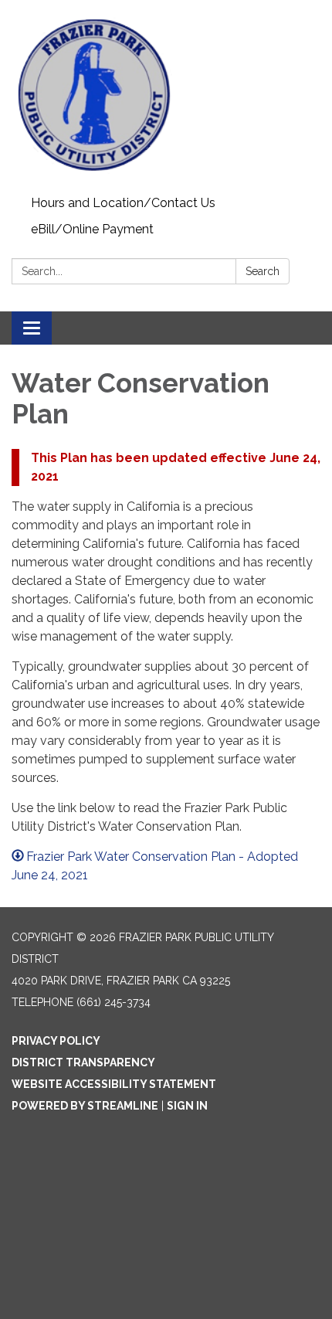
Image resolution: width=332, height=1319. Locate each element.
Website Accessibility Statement (114, 1084)
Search (262, 271)
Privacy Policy (56, 1041)
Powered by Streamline (85, 1106)
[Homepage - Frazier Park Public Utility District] (166, 95)
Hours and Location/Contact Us (123, 202)
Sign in (187, 1106)
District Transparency (83, 1062)
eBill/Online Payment (92, 229)
